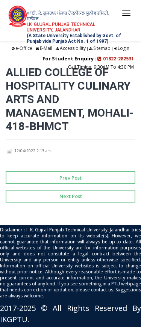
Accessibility (73, 48)
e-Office (23, 48)
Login (123, 48)
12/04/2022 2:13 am (32, 150)
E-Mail (46, 48)
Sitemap (102, 48)
